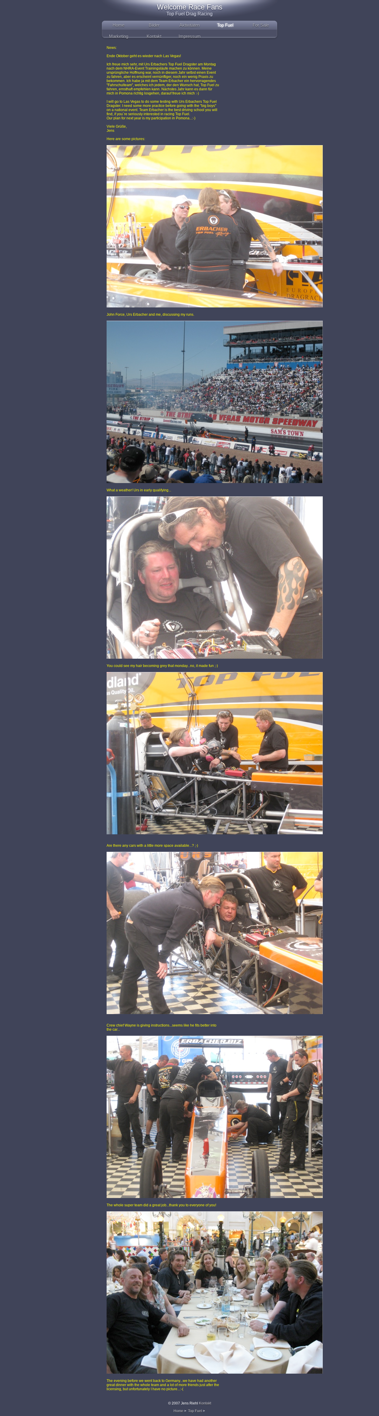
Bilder (154, 25)
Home (118, 25)
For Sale (261, 25)
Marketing (118, 36)
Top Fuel (225, 25)
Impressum (190, 36)
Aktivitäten (189, 25)
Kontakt (154, 36)
